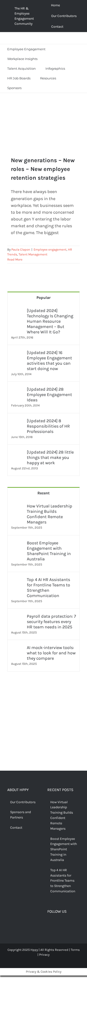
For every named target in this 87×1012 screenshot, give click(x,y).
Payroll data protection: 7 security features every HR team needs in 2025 (51, 622)
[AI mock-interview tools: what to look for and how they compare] (17, 648)
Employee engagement (50, 249)
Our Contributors (23, 802)
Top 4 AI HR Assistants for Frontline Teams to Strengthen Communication (48, 587)
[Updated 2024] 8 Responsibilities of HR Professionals (48, 426)
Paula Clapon (20, 249)
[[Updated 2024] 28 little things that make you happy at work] (17, 452)
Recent (43, 493)
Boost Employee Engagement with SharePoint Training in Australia (49, 551)
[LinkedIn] (72, 924)
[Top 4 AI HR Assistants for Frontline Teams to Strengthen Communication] (17, 580)
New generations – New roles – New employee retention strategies (43, 169)
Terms (75, 950)
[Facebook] (49, 924)
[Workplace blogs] (43, 733)
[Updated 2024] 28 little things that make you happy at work (50, 457)
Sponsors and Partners (20, 814)
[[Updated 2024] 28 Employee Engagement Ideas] (17, 390)
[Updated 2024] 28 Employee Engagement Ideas (49, 395)
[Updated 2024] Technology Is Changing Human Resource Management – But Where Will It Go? (50, 321)
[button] (32, 88)
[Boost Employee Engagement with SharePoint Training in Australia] (17, 543)
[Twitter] (57, 924)
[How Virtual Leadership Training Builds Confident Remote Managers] (17, 506)
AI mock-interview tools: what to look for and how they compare (51, 653)
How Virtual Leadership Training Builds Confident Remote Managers (49, 514)
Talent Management (33, 254)
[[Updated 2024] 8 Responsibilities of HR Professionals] (17, 421)
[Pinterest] (64, 924)
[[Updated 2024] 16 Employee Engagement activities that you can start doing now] (17, 353)
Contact (16, 828)
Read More (14, 259)
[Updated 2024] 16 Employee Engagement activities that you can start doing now (49, 360)
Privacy (44, 954)
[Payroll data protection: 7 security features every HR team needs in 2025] (17, 617)
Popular (43, 297)
